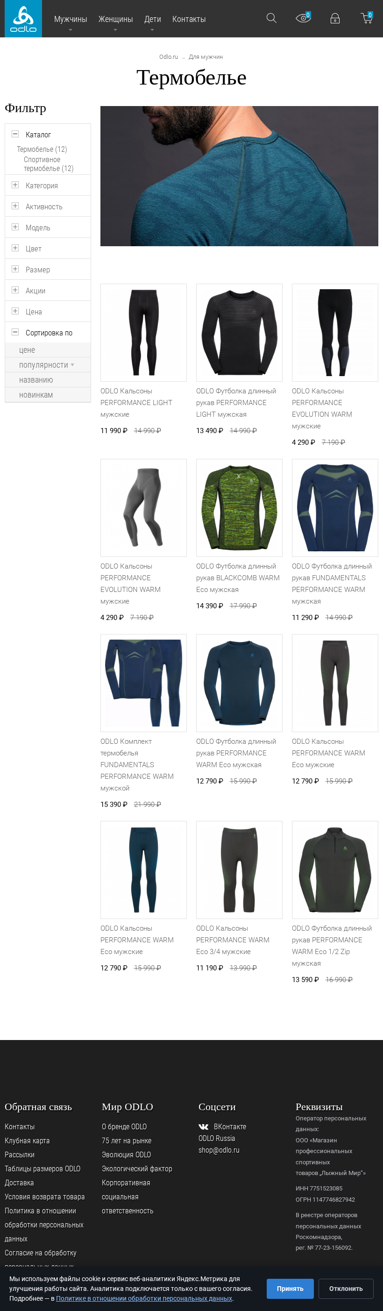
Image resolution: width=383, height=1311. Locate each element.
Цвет (34, 248)
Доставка (19, 1182)
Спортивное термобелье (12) (49, 164)
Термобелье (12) (42, 149)
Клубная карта (27, 1140)
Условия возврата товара (45, 1196)
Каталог (38, 134)
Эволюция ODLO (126, 1154)
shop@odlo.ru (219, 1150)
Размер (38, 269)
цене (27, 350)
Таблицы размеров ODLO (42, 1168)
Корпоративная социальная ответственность (128, 1196)
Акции (35, 290)
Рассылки (20, 1154)
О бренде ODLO (124, 1126)
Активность (44, 206)
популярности (43, 365)
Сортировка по (49, 332)
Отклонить (346, 1288)
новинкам (36, 394)
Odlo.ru (168, 56)
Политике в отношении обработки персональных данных (144, 1298)
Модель (38, 227)
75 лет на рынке (126, 1140)
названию (36, 380)
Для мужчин (206, 56)
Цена (34, 311)
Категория (42, 185)
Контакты (20, 1126)
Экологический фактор (137, 1168)
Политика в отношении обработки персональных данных (44, 1224)
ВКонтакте (230, 1126)
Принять (290, 1288)
